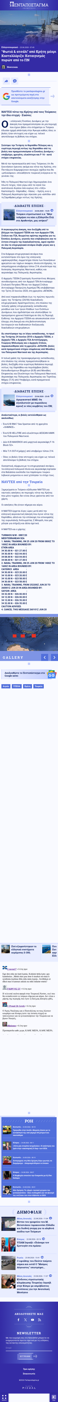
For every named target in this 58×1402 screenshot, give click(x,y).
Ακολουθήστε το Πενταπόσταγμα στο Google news (25, 674)
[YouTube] (32, 1319)
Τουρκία (38, 686)
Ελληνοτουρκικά (9, 47)
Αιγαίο (6, 686)
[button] (44, 657)
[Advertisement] (29, 818)
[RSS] (39, 1319)
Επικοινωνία (29, 1373)
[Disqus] (29, 999)
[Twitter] (25, 1319)
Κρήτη (27, 686)
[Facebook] (18, 1319)
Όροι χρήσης (29, 1369)
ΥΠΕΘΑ (16, 686)
